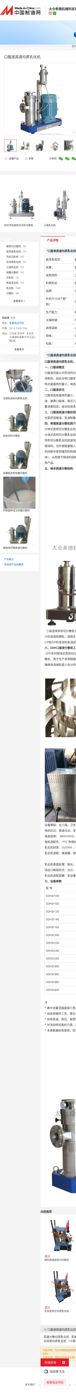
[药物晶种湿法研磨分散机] (19, 492)
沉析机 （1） (13, 277)
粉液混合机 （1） (15, 283)
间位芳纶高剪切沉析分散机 (18, 225)
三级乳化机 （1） (15, 267)
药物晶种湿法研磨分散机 (16, 510)
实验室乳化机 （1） (17, 262)
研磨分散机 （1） (15, 272)
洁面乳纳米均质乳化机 (15, 398)
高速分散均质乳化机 (56, 1337)
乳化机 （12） (14, 288)
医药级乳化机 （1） (17, 251)
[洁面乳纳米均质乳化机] (19, 380)
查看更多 (19, 301)
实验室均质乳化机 (55, 1341)
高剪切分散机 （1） (17, 246)
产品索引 (9, 559)
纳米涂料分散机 (11, 435)
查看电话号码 (16, 323)
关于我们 (30, 1384)
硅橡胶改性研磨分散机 (15, 473)
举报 (31, 158)
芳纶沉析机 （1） (15, 257)
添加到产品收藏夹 (14, 564)
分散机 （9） (13, 293)
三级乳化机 (50, 225)
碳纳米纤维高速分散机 (15, 548)
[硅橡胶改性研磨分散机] (19, 455)
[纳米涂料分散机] (19, 417)
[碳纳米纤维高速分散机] (19, 529)
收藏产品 (13, 158)
